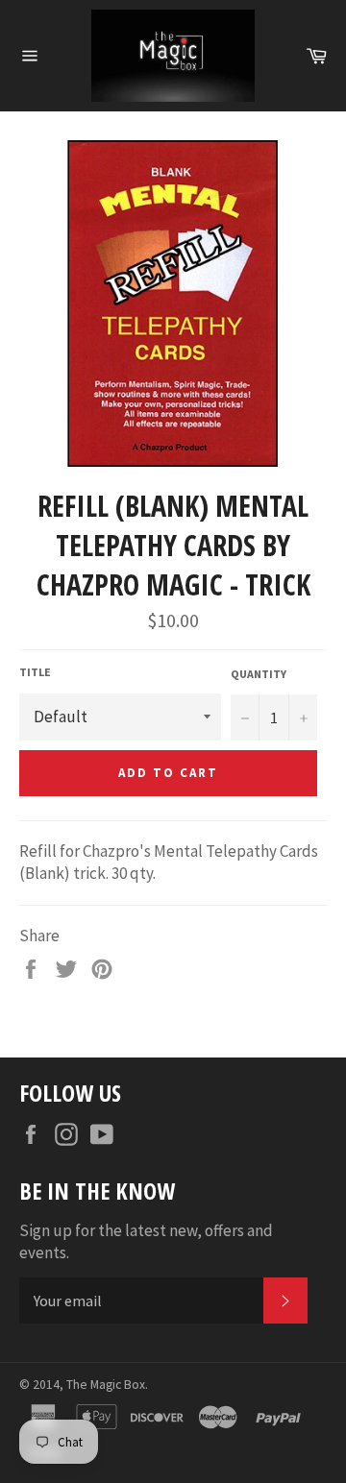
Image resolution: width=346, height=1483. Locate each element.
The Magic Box (105, 1384)
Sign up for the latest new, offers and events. (146, 1241)
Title (35, 672)
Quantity (258, 674)
